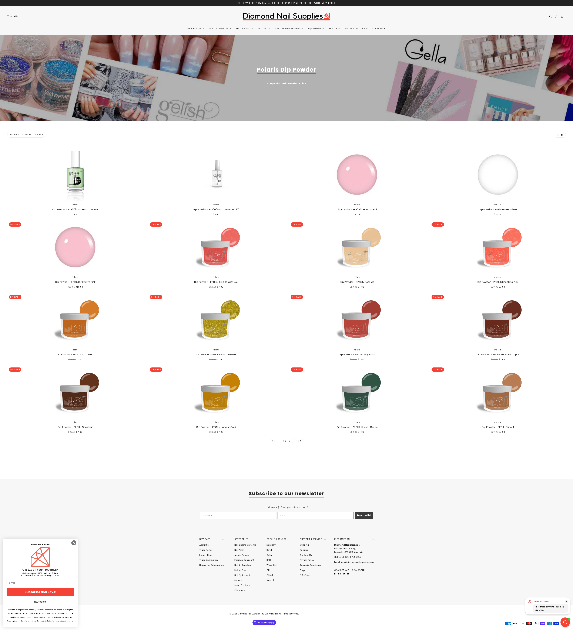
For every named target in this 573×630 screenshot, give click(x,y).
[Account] (556, 16)
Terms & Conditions (310, 565)
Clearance (239, 590)
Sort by (26, 134)
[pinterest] (343, 573)
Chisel (270, 575)
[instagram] (339, 573)
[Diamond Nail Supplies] (286, 16)
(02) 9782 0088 (353, 557)
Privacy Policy (307, 560)
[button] (557, 135)
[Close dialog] (73, 542)
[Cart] (562, 16)
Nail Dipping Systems (245, 544)
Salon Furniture (242, 585)
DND (269, 560)
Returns (304, 550)
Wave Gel (272, 565)
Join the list (363, 515)
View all (270, 580)
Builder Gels (240, 570)
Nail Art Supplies (242, 565)
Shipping (304, 544)
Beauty (238, 580)
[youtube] (348, 573)
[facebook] (335, 573)
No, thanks (40, 601)
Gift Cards (305, 575)
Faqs (302, 570)
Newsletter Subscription (211, 565)
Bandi (269, 550)
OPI (268, 570)
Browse (14, 134)
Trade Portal (205, 550)
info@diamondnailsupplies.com (357, 562)
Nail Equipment (242, 575)
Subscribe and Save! (40, 592)
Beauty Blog (205, 555)
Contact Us (306, 555)
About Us (204, 544)
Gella (269, 555)
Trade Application (208, 560)
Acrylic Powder (241, 555)
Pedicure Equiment (244, 560)
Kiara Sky (271, 544)
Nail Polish (239, 550)
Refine (39, 134)
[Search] (550, 16)
